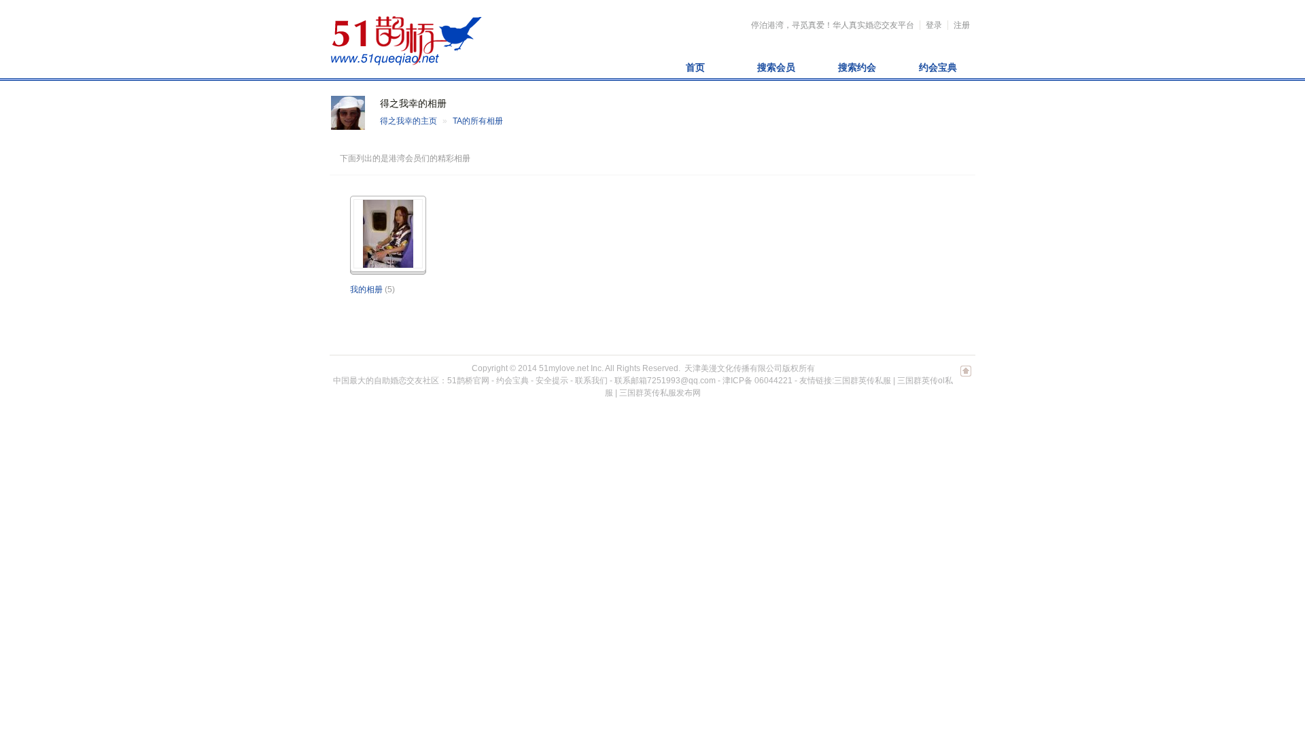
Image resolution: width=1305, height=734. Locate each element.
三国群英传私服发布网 (660, 393)
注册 (962, 25)
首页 (695, 67)
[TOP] (965, 378)
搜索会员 (776, 67)
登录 (934, 25)
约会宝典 (938, 67)
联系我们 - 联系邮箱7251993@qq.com (645, 380)
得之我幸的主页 (408, 121)
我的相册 (366, 289)
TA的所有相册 (478, 121)
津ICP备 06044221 (758, 380)
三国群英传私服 (862, 380)
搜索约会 (857, 67)
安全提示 (552, 380)
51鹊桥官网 (468, 380)
